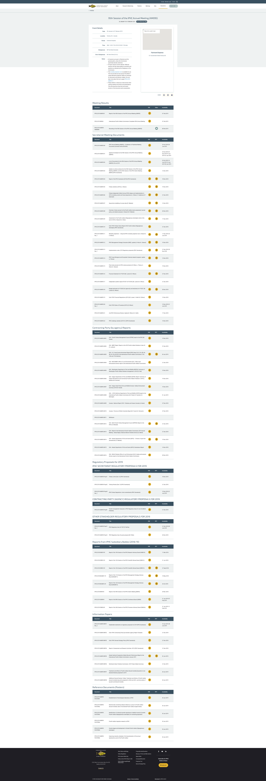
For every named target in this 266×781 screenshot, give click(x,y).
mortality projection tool (116, 72)
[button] (177, 2)
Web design (157, 779)
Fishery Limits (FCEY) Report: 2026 (125, 758)
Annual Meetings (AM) (142, 21)
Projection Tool (139, 761)
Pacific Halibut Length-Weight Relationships (124, 762)
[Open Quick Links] (176, 6)
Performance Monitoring (123, 756)
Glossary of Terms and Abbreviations (143, 753)
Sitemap (129, 779)
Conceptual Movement (140, 758)
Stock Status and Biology (123, 751)
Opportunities (138, 756)
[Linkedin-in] (166, 751)
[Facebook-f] (158, 751)
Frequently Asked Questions (141, 751)
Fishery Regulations (122, 753)
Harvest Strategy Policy (140, 763)
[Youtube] (162, 751)
